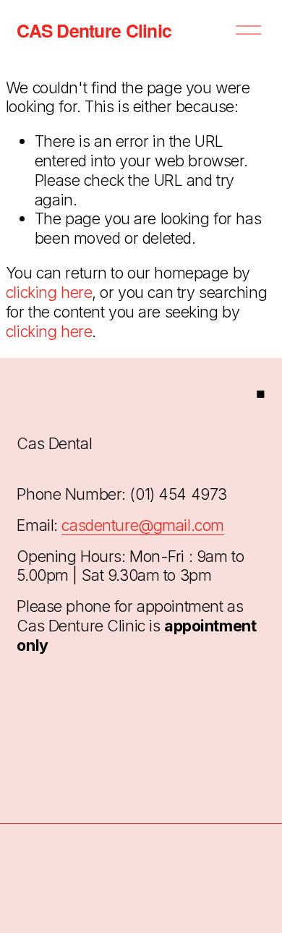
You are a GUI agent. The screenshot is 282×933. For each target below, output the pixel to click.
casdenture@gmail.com (142, 525)
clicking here (49, 292)
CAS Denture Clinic (94, 30)
